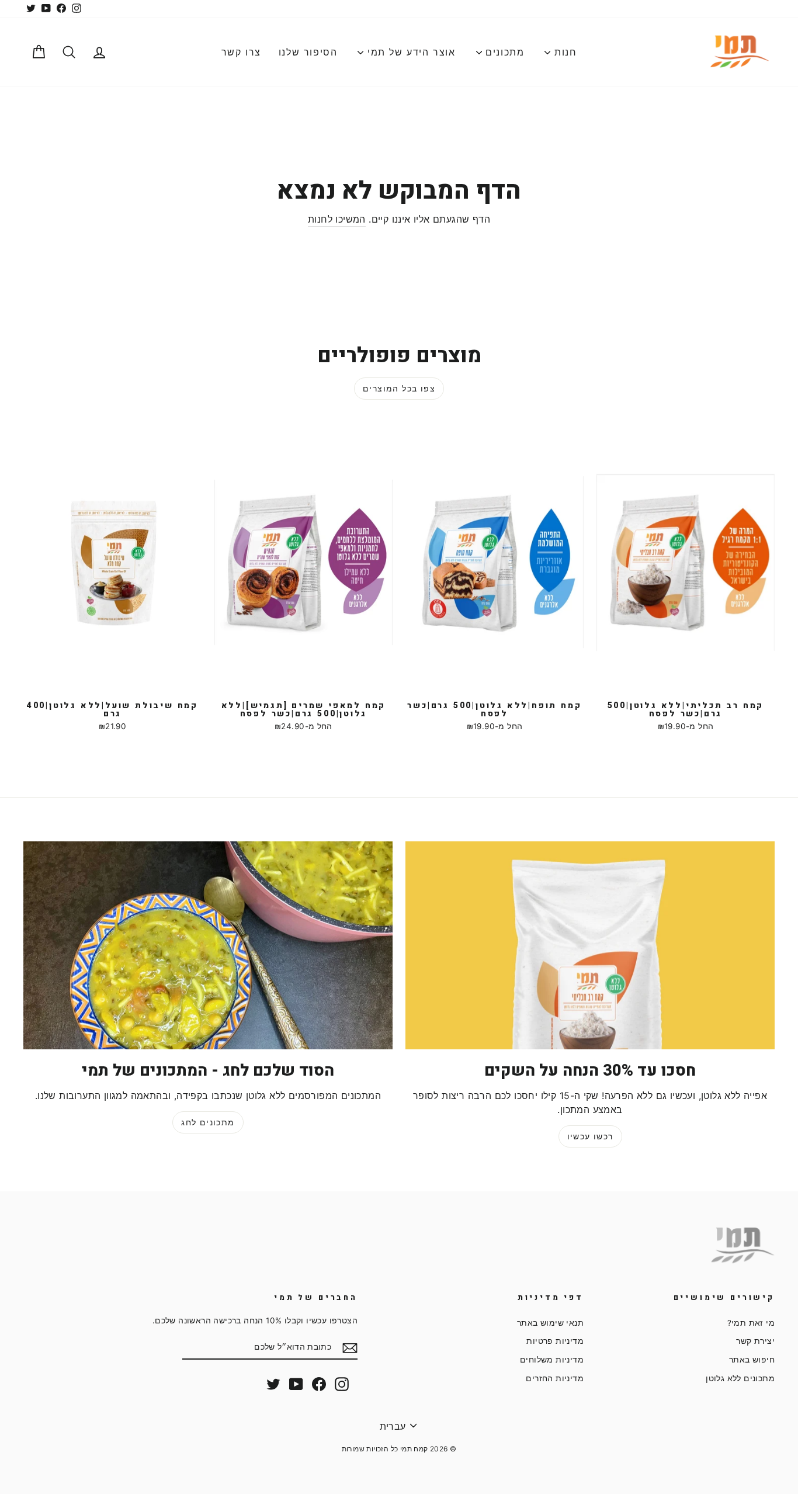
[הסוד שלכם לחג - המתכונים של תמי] (208, 945)
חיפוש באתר (752, 1359)
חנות (563, 52)
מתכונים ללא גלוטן (740, 1378)
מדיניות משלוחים (552, 1359)
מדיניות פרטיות (555, 1341)
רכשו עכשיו (590, 1136)
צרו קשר (241, 52)
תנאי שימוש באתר (550, 1322)
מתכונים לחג (207, 1122)
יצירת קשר (755, 1341)
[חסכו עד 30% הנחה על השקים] (590, 945)
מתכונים (503, 52)
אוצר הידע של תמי (409, 52)
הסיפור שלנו (308, 52)
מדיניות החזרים (555, 1378)
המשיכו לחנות (337, 219)
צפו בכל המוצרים (399, 388)
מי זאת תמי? (751, 1322)
